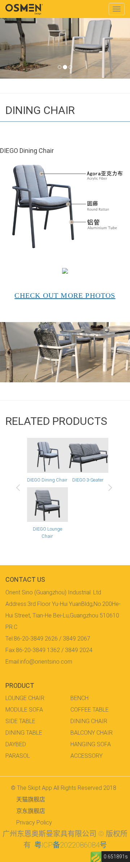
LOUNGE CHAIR (24, 698)
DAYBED (15, 744)
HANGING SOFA (90, 744)
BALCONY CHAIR (91, 732)
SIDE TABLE (20, 721)
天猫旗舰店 (30, 799)
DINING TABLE (23, 732)
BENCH (79, 698)
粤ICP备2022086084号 (70, 845)
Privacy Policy (34, 822)
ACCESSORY (86, 755)
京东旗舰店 (30, 811)
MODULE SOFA (24, 709)
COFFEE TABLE (89, 709)
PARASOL (17, 755)
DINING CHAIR (88, 721)
